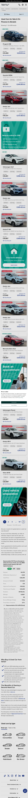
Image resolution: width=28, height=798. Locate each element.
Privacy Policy (20, 397)
